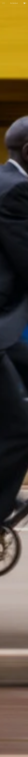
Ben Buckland (14, 3)
